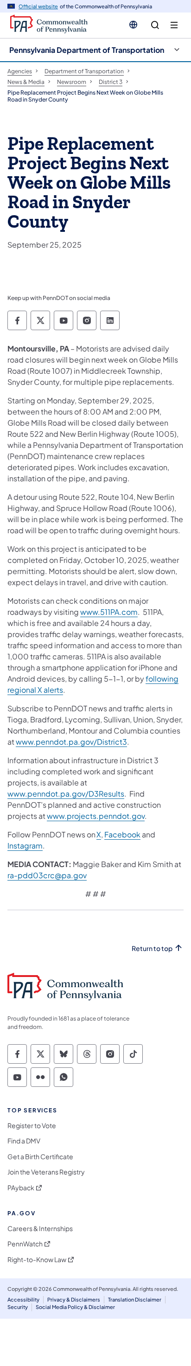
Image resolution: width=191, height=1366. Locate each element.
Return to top (152, 948)
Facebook (122, 834)
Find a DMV (23, 1141)
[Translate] (133, 24)
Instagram (25, 845)
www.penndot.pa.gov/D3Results (65, 793)
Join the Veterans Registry (46, 1172)
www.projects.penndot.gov (96, 816)
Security (17, 1307)
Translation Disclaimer (134, 1299)
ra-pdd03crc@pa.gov (47, 875)
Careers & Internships (40, 1228)
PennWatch (25, 1244)
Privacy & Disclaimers (73, 1299)
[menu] (174, 25)
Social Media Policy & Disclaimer (75, 1307)
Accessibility (23, 1299)
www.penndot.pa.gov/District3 (71, 742)
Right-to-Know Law (36, 1260)
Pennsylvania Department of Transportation (86, 49)
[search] (155, 25)
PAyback (20, 1188)
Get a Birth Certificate (40, 1157)
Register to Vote (31, 1126)
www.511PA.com (109, 612)
